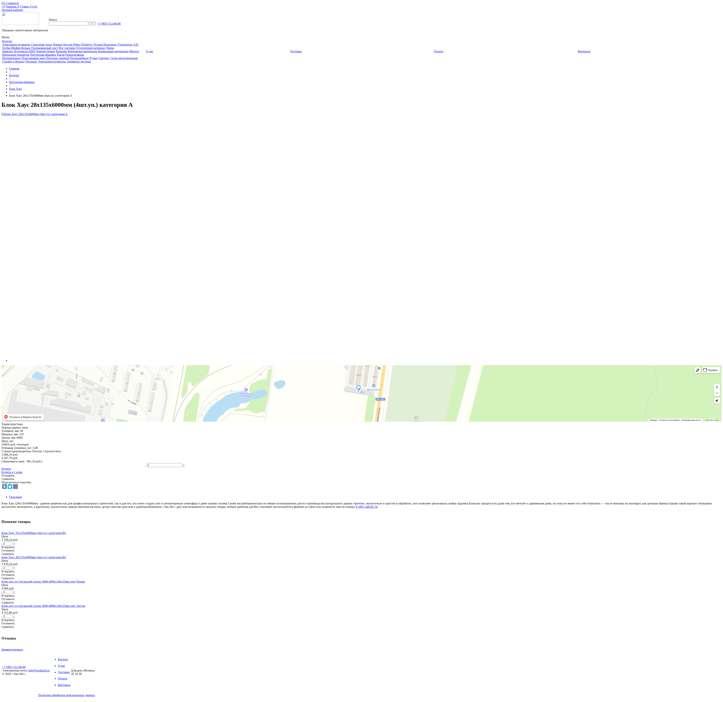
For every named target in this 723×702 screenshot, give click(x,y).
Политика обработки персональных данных (66, 695)
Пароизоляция (74, 54)
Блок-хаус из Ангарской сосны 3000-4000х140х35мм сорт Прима (43, 581)
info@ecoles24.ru (39, 670)
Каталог (14, 75)
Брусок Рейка (72, 44)
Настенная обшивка (43, 54)
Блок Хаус (15, 88)
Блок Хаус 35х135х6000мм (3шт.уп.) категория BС (34, 533)
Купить (6, 468)
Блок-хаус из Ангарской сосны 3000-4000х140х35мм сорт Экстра (43, 605)
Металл (134, 51)
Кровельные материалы (113, 51)
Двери (110, 48)
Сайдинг (104, 58)
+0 (3, 6)
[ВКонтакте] (4, 486)
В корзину (8, 547)
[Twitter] (10, 486)
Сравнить (8, 478)
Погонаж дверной (57, 58)
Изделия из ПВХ (25, 51)
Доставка (64, 672)
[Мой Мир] (15, 486)
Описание (15, 497)
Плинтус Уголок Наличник (99, 44)
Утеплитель (124, 44)
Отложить (8, 475)
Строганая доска (41, 44)
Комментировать (12, 649)
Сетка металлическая (123, 58)
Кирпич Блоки (45, 51)
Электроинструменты (16, 44)
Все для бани (67, 48)
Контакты (64, 685)
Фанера (58, 44)
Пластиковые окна (34, 58)
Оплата (62, 678)
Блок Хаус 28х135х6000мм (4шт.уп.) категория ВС (34, 557)
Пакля (61, 54)
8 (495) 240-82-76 (367, 506)
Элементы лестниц (78, 61)
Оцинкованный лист (44, 48)
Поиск (53, 19)
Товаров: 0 (12, 6)
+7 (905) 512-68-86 (109, 23)
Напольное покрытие (16, 54)
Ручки (94, 58)
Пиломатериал (11, 58)
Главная (14, 68)
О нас (61, 665)
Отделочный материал (90, 48)
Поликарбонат (79, 58)
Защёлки (7, 51)
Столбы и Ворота (13, 61)
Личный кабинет (12, 9)
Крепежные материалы (82, 51)
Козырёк (61, 51)
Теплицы (31, 61)
